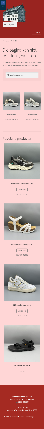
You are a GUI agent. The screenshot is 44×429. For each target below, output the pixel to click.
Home (7, 41)
